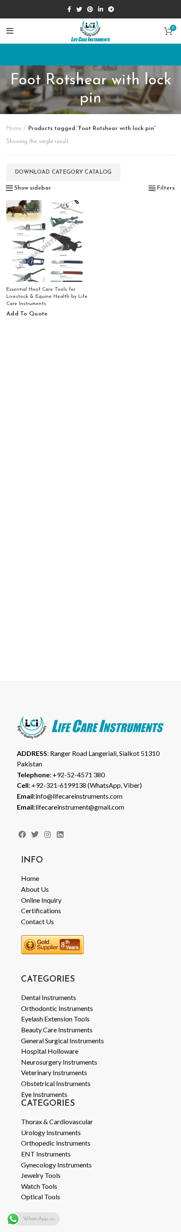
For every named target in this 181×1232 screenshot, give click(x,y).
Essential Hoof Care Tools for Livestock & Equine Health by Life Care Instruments (47, 296)
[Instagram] (47, 834)
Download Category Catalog (63, 172)
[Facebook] (22, 834)
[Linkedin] (60, 834)
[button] (27, 314)
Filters (166, 188)
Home (13, 128)
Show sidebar (32, 188)
